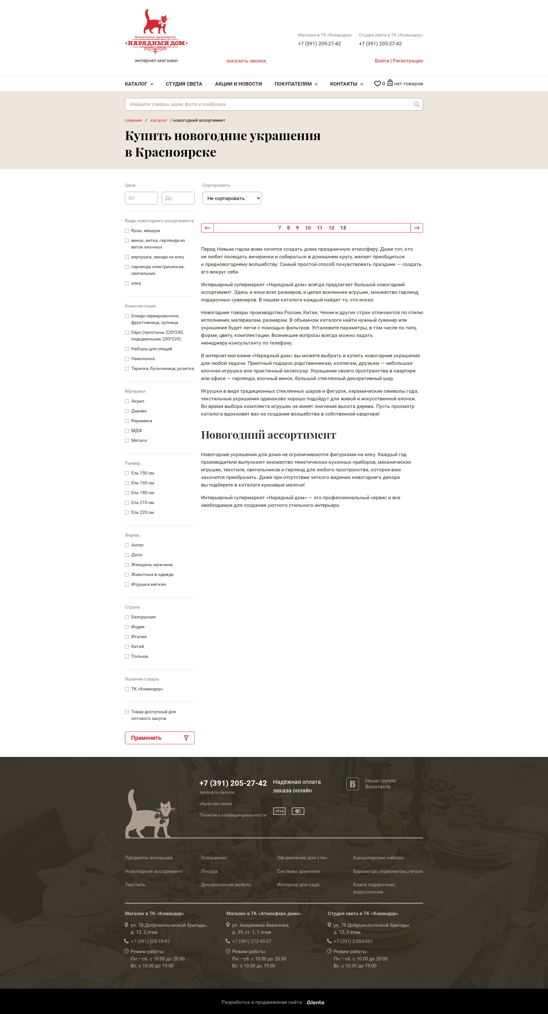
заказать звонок (246, 61)
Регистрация (408, 61)
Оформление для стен (302, 858)
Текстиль (135, 885)
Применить (146, 737)
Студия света (184, 84)
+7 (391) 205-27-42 (319, 44)
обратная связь (215, 803)
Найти (416, 104)
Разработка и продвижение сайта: (263, 1002)
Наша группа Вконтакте (380, 784)
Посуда (209, 871)
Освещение (214, 858)
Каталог (136, 84)
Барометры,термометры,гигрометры (394, 871)
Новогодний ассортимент (154, 871)
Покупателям (293, 84)
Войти (382, 61)
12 (331, 228)
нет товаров (408, 84)
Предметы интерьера (149, 858)
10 (308, 228)
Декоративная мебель (226, 885)
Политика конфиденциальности (232, 814)
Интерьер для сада (298, 885)
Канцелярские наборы (378, 858)
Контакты (343, 84)
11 (320, 228)
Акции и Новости (238, 84)
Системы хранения (298, 871)
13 (343, 228)
